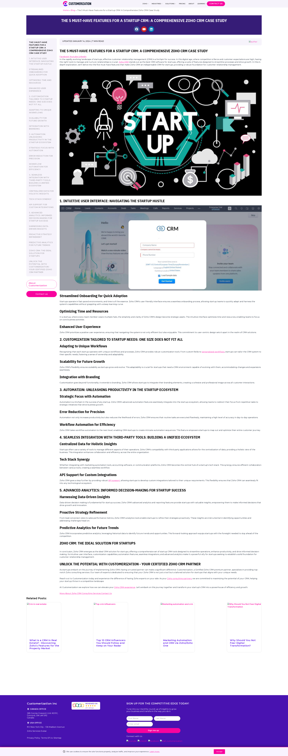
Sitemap (57, 738)
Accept (219, 752)
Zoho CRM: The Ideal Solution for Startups (40, 253)
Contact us (42, 294)
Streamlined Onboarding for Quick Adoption (38, 72)
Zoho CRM (124, 62)
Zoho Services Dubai (36, 731)
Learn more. (155, 752)
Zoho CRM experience (124, 587)
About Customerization (38, 284)
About (191, 4)
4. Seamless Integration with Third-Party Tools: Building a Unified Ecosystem (40, 180)
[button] (175, 3)
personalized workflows (213, 352)
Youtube (74, 57)
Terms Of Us (47, 738)
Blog (73, 10)
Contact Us (106, 593)
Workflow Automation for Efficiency (38, 167)
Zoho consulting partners (179, 578)
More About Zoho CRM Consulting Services (80, 593)
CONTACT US (216, 4)
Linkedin (82, 57)
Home (66, 10)
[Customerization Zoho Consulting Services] (77, 3)
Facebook (65, 57)
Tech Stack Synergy (40, 199)
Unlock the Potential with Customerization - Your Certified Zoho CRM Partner (40, 266)
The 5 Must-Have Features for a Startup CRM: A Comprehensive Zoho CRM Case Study (41, 47)
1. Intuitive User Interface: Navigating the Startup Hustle (41, 61)
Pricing (182, 4)
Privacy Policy (33, 738)
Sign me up (153, 730)
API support (114, 480)
